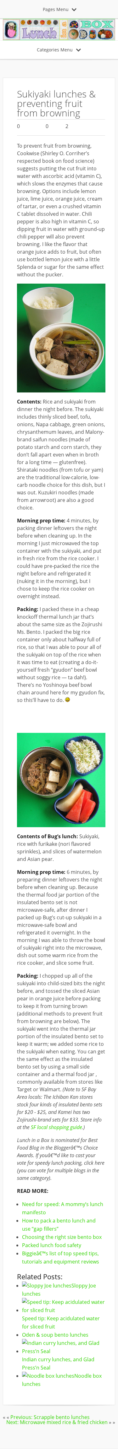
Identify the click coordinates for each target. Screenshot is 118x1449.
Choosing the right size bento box (62, 1237)
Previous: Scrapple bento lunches (50, 1417)
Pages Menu (56, 9)
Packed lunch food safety (51, 1245)
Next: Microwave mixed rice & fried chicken (57, 1422)
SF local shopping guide (56, 1127)
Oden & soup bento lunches (55, 1334)
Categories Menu (55, 50)
